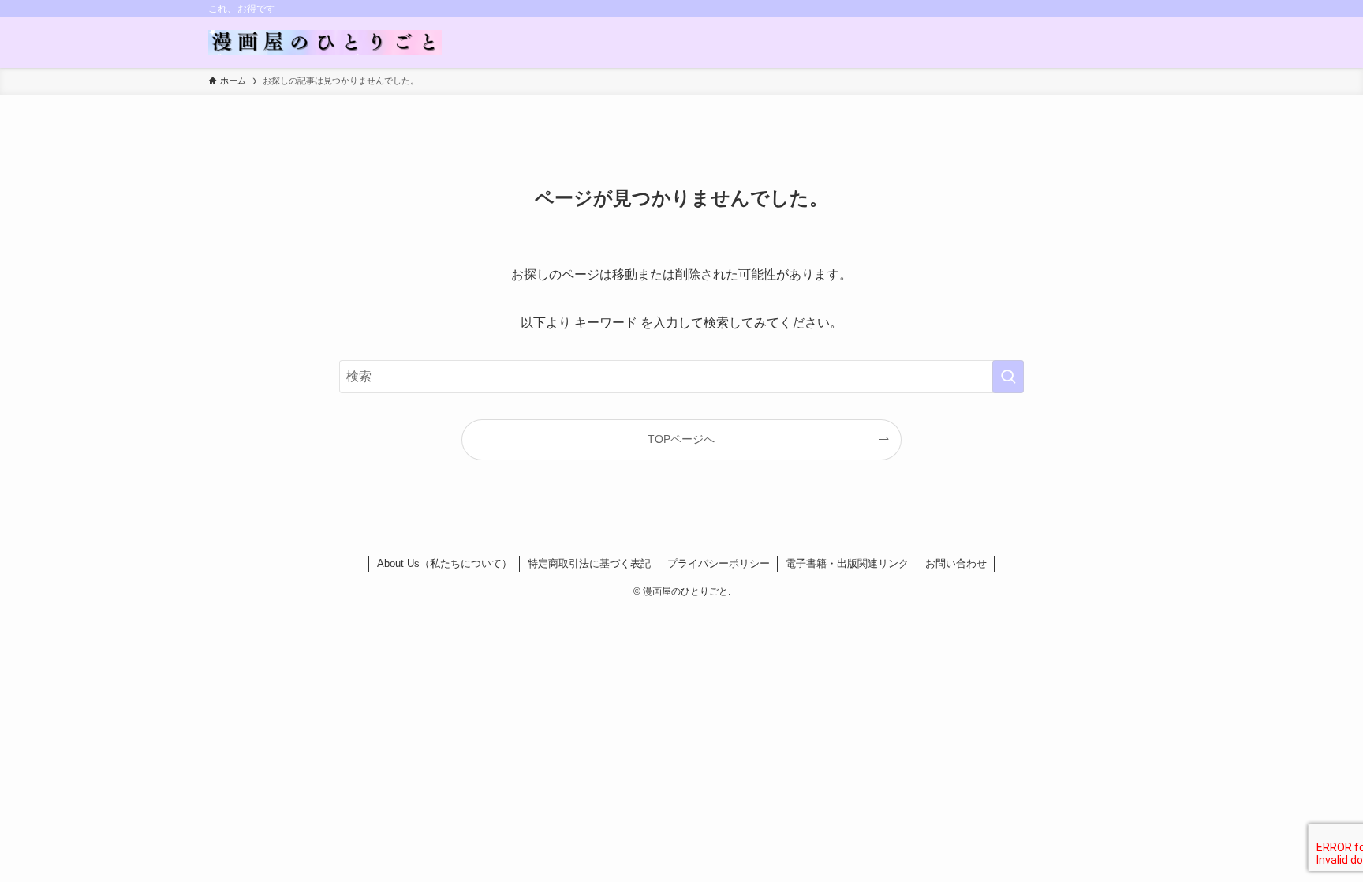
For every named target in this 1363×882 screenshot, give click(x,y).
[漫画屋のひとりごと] (325, 42)
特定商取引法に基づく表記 (589, 563)
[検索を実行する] (1008, 376)
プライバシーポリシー (718, 563)
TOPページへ (681, 439)
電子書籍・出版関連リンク (847, 563)
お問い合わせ (956, 563)
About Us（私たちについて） (444, 563)
